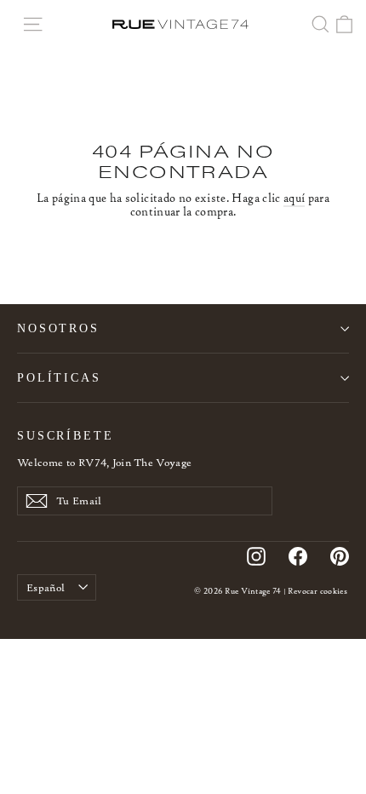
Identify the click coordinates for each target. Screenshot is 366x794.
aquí (294, 198)
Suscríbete (65, 435)
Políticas (59, 377)
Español (45, 587)
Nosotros (58, 328)
